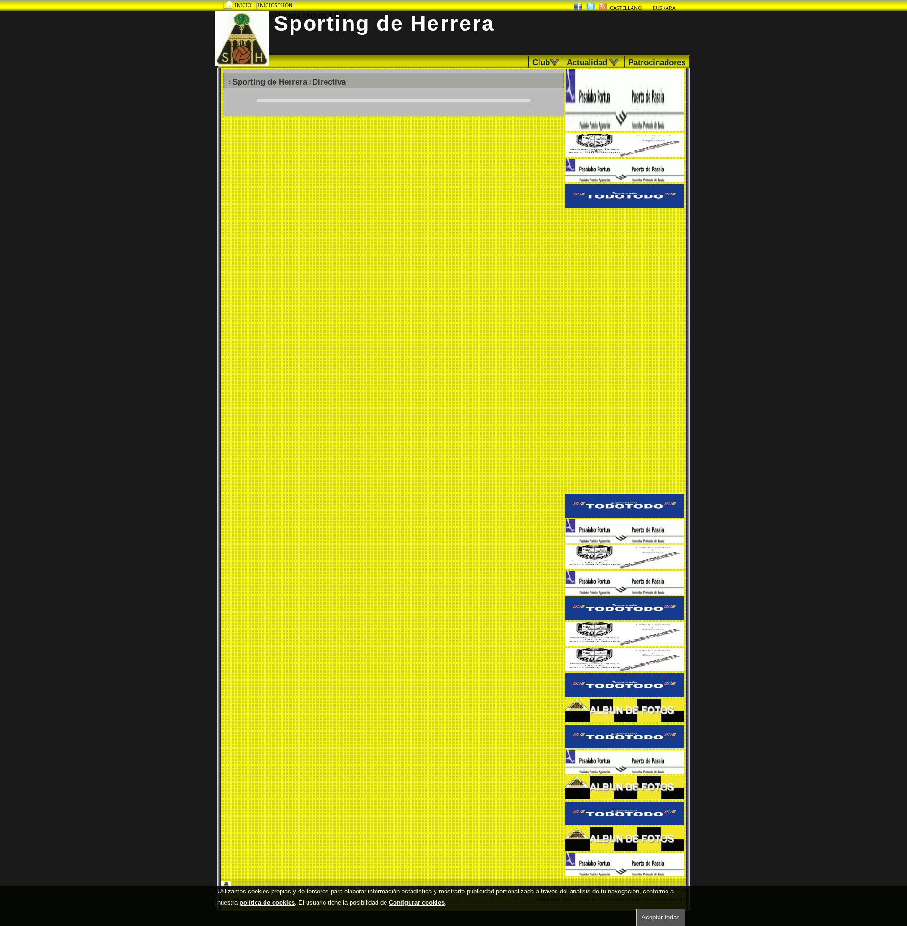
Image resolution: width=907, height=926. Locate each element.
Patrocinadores (656, 62)
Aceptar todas (661, 917)
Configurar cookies (417, 902)
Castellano (626, 8)
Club (544, 62)
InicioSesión (275, 5)
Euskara (664, 8)
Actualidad (591, 62)
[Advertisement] (624, 351)
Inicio (244, 5)
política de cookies (267, 902)
